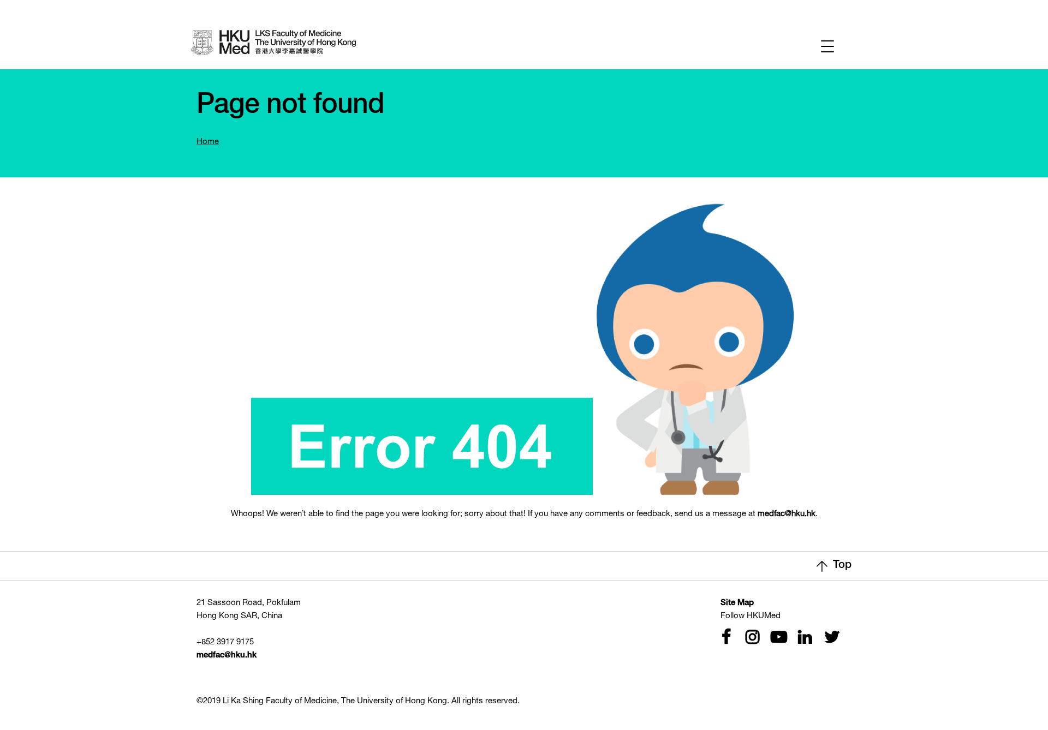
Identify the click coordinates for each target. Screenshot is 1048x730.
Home (207, 142)
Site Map (737, 603)
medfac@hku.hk (786, 514)
